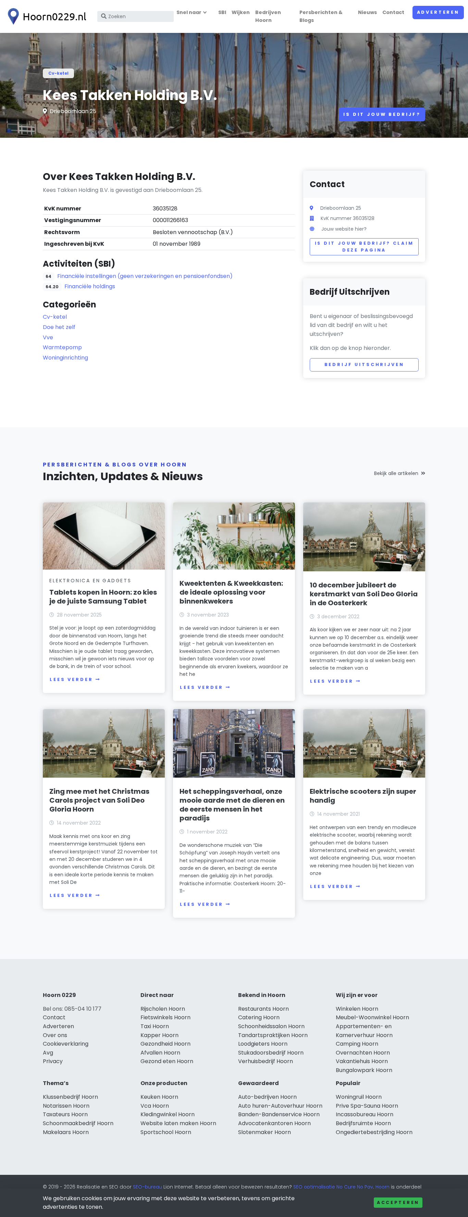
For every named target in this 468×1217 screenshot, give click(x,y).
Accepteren (398, 1202)
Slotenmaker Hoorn (264, 1132)
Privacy (53, 1061)
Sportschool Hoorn (165, 1132)
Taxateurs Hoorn (65, 1114)
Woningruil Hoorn (359, 1097)
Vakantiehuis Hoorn (362, 1061)
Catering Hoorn (259, 1017)
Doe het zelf (59, 327)
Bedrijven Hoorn (268, 16)
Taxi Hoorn (154, 1026)
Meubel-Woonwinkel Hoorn (372, 1017)
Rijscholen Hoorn (162, 1009)
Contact (393, 12)
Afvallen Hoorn (160, 1053)
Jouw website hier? (344, 229)
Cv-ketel (58, 73)
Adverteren (438, 12)
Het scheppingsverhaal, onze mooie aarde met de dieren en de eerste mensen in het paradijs (232, 805)
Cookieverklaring (65, 1044)
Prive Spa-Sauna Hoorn (367, 1106)
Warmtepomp (62, 347)
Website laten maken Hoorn (178, 1123)
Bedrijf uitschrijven (364, 364)
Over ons (55, 1035)
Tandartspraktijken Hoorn (273, 1035)
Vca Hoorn (154, 1106)
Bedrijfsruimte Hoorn (363, 1123)
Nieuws (367, 12)
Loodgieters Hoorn (262, 1044)
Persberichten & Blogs (321, 16)
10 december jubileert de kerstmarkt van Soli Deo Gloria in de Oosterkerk (364, 594)
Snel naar (188, 12)
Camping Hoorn (357, 1044)
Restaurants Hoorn (263, 1009)
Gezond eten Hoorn (166, 1061)
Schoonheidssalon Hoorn (271, 1026)
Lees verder (71, 679)
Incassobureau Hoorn (364, 1114)
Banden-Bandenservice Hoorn (279, 1114)
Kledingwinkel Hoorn (167, 1114)
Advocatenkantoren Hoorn (274, 1123)
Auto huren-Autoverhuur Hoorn (280, 1106)
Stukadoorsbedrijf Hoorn (271, 1053)
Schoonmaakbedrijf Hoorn (78, 1123)
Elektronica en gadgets (90, 580)
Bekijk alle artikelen (396, 473)
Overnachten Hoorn (363, 1053)
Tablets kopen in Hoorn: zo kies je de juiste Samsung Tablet (103, 596)
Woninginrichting (65, 358)
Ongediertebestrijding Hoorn (374, 1132)
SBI (222, 12)
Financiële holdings (89, 286)
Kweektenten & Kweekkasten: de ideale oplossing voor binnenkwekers (231, 592)
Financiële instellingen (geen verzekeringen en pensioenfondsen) (145, 276)
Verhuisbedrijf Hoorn (265, 1061)
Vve (48, 337)
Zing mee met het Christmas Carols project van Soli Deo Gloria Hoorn (99, 800)
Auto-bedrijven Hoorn (267, 1097)
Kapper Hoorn (159, 1035)
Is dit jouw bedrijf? (382, 114)
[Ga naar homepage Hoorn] (45, 16)
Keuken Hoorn (159, 1097)
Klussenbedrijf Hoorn (70, 1097)
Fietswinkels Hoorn (165, 1017)
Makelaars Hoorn (66, 1132)
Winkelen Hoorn (357, 1009)
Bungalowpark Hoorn (364, 1070)
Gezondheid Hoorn (165, 1044)
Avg (48, 1053)
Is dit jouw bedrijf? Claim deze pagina (364, 246)
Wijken (241, 12)
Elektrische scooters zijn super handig (363, 796)
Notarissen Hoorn (66, 1106)
